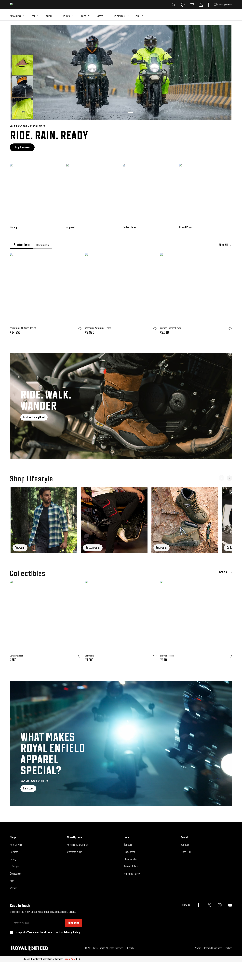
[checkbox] (11, 932)
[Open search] (173, 5)
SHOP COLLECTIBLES (24, 147)
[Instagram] (220, 905)
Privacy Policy (72, 932)
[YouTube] (230, 905)
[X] (209, 905)
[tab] (21, 245)
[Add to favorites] (80, 656)
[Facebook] (199, 905)
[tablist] (121, 245)
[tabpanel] (121, 295)
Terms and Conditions (40, 932)
